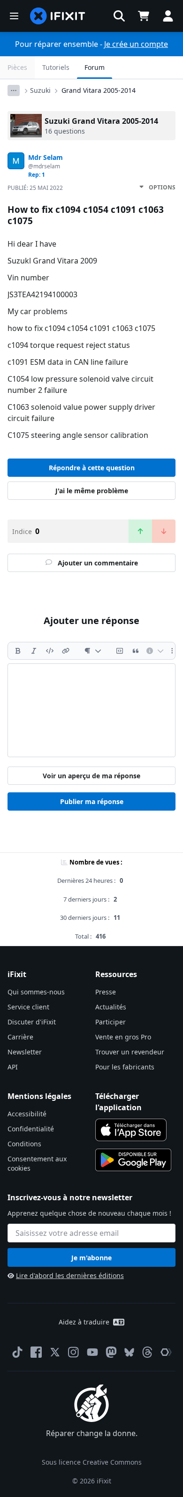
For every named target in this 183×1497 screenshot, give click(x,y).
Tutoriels (55, 67)
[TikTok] (17, 1352)
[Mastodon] (111, 1352)
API (13, 1066)
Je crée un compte (136, 44)
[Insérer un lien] (65, 650)
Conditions (24, 1143)
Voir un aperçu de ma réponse (91, 775)
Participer (110, 1021)
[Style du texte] (93, 650)
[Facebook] (36, 1352)
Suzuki (40, 90)
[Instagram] (73, 1352)
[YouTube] (92, 1352)
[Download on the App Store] (131, 1130)
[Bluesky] (129, 1352)
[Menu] (14, 16)
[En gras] (17, 650)
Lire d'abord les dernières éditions (70, 1275)
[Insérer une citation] (135, 650)
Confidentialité (31, 1128)
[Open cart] (143, 16)
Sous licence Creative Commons (92, 1462)
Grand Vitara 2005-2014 (98, 90)
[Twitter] (55, 1352)
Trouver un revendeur (129, 1051)
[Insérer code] (49, 650)
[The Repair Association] (166, 1352)
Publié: (35, 188)
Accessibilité (27, 1113)
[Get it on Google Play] (133, 1160)
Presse (105, 991)
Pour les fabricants (124, 1066)
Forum (94, 67)
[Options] (14, 90)
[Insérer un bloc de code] (119, 650)
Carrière (20, 1036)
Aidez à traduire (84, 1321)
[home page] (57, 16)
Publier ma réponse (91, 801)
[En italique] (33, 650)
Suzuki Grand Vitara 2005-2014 (101, 121)
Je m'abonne (91, 1257)
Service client (28, 1006)
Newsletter (25, 1051)
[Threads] (147, 1352)
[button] (119, 16)
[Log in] (168, 16)
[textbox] (91, 710)
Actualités (110, 1006)
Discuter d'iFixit (32, 1021)
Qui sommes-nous (36, 991)
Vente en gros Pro (123, 1036)
